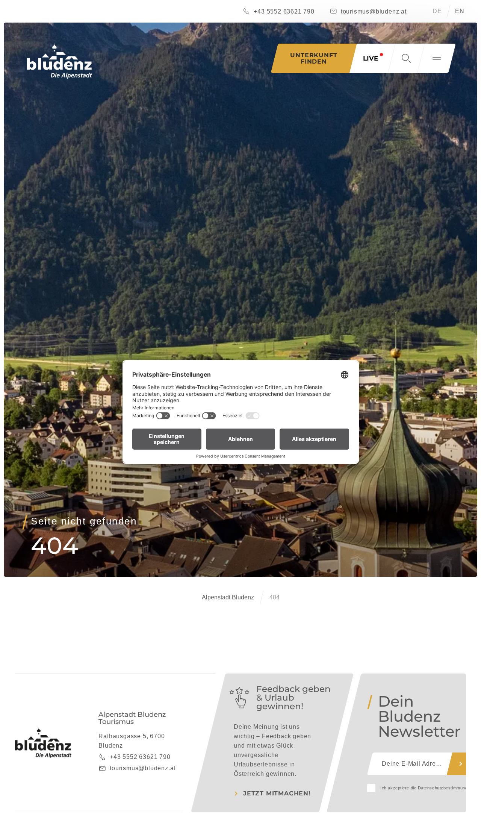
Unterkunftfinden (313, 58)
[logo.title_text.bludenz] (59, 61)
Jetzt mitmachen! (277, 793)
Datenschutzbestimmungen (445, 788)
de (437, 11)
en (459, 11)
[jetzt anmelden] (460, 764)
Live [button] (370, 58)
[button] (406, 58)
